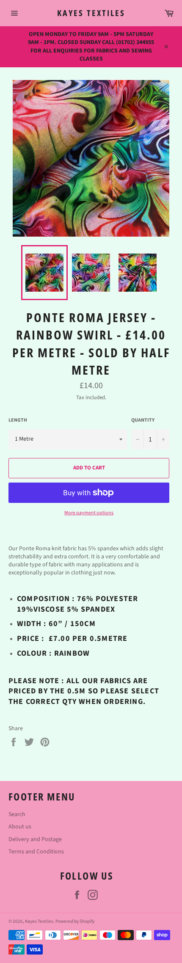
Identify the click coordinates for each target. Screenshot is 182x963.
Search (16, 814)
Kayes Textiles (91, 13)
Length (17, 420)
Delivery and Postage (35, 839)
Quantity (142, 420)
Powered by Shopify (74, 921)
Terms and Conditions (36, 851)
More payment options (88, 513)
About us (19, 826)
